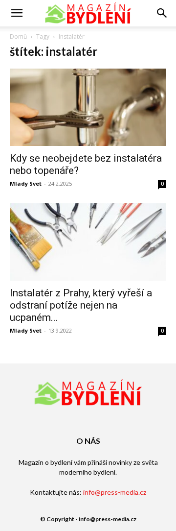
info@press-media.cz (114, 492)
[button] (16, 13)
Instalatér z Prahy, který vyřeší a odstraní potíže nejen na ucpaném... (81, 305)
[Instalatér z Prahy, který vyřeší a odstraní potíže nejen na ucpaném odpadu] (88, 242)
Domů (18, 36)
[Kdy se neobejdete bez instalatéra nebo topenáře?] (88, 107)
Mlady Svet (26, 183)
